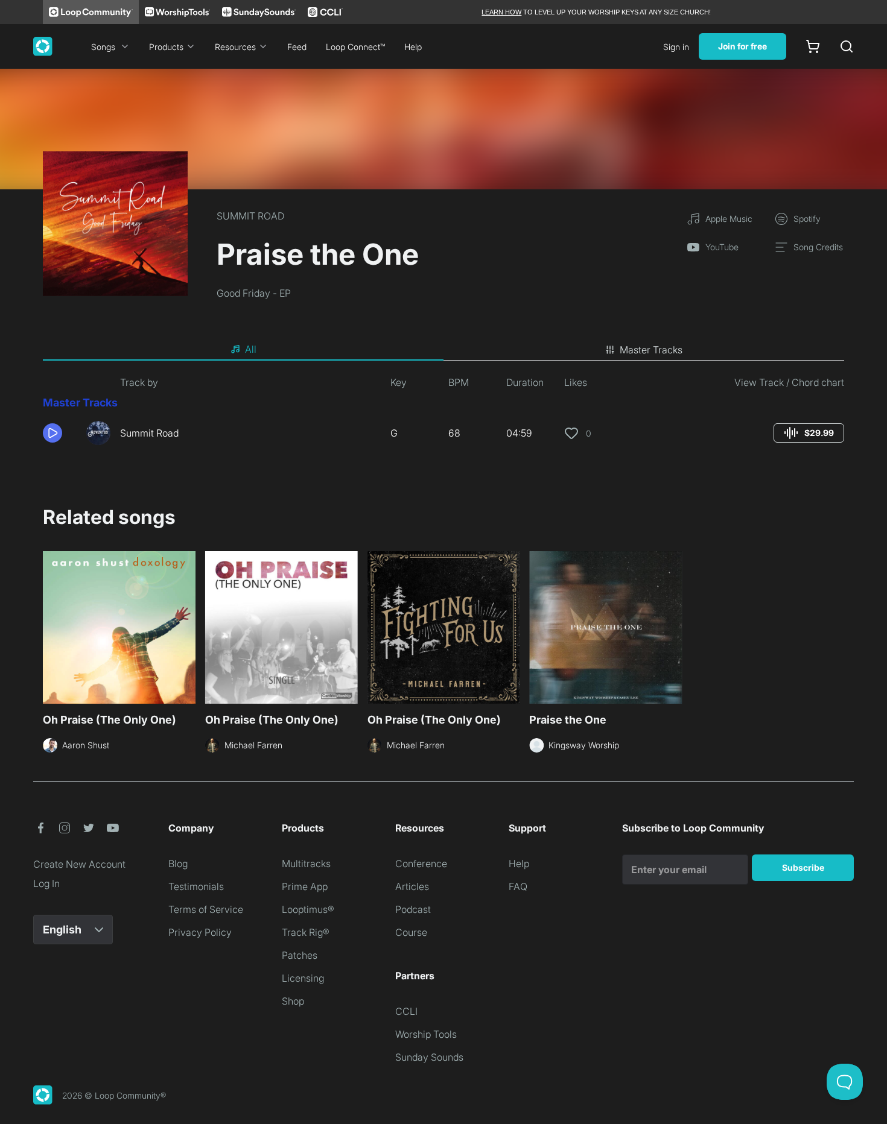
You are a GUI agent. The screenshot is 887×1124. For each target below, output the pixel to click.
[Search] (846, 46)
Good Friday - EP (254, 293)
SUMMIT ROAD (250, 216)
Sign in (676, 47)
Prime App (305, 886)
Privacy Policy (200, 932)
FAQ (518, 886)
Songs (103, 47)
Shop (293, 1001)
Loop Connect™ (355, 47)
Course (411, 932)
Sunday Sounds (429, 1057)
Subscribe (803, 867)
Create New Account (79, 864)
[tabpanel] (443, 415)
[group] (809, 433)
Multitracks (306, 863)
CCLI (406, 1011)
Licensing (303, 978)
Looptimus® (308, 909)
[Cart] (813, 46)
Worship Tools (426, 1034)
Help (413, 47)
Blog (178, 863)
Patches (299, 955)
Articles (412, 886)
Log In (46, 883)
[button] (60, 433)
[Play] (52, 433)
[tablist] (443, 350)
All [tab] (250, 349)
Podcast (413, 909)
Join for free (742, 46)
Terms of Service (205, 909)
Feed (297, 47)
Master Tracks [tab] (651, 350)
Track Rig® (305, 932)
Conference (421, 863)
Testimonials (196, 886)
